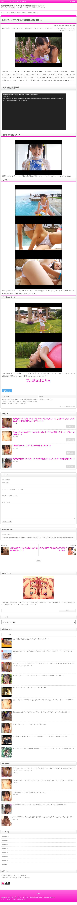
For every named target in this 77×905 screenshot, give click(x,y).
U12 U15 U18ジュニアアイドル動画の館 (14, 875)
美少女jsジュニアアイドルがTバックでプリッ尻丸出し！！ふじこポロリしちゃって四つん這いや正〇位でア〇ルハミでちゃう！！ (43, 420)
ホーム (38, 560)
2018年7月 (5, 844)
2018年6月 (5, 848)
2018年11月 (5, 836)
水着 (14, 28)
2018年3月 (5, 860)
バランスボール (34, 28)
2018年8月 (5, 840)
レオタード (58, 28)
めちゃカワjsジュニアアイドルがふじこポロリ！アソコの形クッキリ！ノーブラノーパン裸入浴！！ (44, 433)
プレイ (22, 28)
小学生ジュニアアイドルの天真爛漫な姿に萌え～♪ (22, 20)
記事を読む (70, 426)
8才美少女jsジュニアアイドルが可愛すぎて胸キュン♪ (32, 446)
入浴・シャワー (50, 28)
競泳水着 (27, 28)
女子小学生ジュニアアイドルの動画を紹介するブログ (22, 6)
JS (4, 28)
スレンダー (8, 28)
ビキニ (17, 28)
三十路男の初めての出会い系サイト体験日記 (16, 877)
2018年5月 (5, 852)
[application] (34, 111)
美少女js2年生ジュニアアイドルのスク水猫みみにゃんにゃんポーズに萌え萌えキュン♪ (44, 459)
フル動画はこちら (38, 380)
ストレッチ (65, 28)
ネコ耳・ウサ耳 (71, 30)
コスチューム (42, 28)
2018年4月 (5, 856)
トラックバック (71, 406)
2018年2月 (5, 864)
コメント (63, 406)
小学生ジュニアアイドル (46, 399)
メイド (65, 30)
